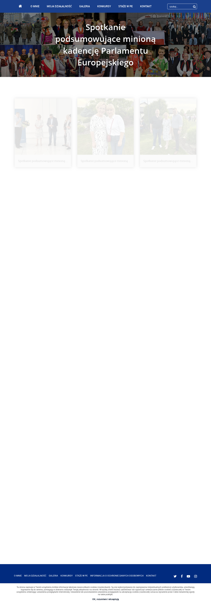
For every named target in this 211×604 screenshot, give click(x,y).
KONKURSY (104, 6)
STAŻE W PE (125, 6)
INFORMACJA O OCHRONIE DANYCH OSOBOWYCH (117, 575)
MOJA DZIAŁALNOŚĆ (59, 6)
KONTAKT (145, 6)
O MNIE (34, 6)
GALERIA (84, 6)
